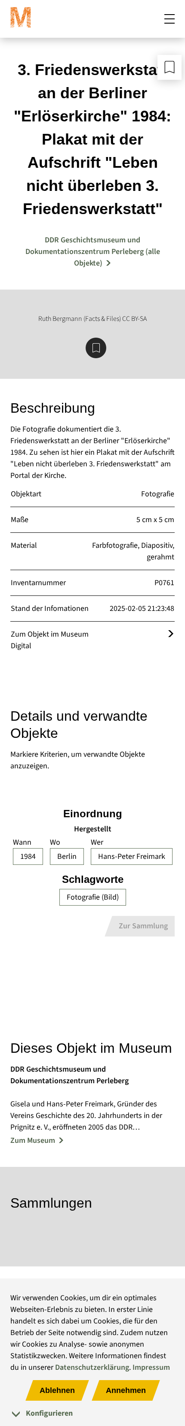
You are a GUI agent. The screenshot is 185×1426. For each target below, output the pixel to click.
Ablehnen (57, 1390)
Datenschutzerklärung (92, 1367)
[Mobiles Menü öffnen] (169, 19)
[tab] (92, 1413)
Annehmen (126, 1390)
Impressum (151, 1367)
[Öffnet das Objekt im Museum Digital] (170, 634)
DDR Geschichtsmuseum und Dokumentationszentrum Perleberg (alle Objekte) (92, 252)
